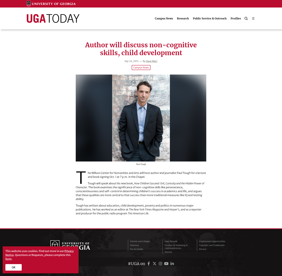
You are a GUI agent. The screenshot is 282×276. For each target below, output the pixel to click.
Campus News (141, 67)
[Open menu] (253, 18)
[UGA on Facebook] (149, 263)
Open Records (171, 241)
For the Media (136, 249)
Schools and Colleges (140, 241)
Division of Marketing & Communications (176, 246)
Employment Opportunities (212, 241)
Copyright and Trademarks (212, 245)
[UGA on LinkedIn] (172, 263)
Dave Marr (151, 61)
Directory (134, 245)
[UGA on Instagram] (161, 263)
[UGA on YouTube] (167, 263)
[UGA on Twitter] (155, 263)
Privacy (202, 249)
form (8, 259)
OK (14, 267)
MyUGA (168, 252)
